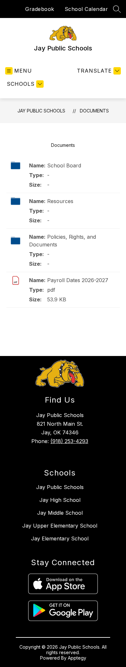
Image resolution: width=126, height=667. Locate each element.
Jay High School (59, 500)
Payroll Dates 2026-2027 (77, 280)
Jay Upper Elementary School (59, 525)
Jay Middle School (60, 513)
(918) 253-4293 (69, 441)
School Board (64, 165)
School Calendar (86, 9)
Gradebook (39, 9)
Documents (94, 110)
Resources (60, 201)
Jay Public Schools (41, 110)
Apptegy (77, 658)
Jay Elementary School (60, 538)
